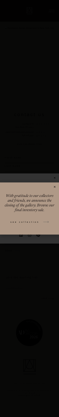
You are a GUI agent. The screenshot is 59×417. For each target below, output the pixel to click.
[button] (54, 187)
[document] (29, 208)
